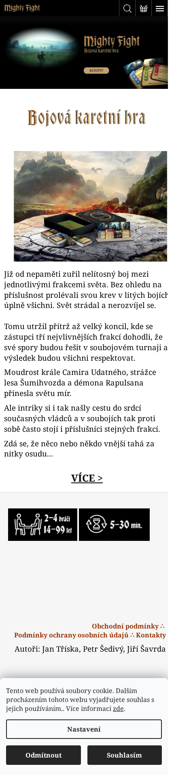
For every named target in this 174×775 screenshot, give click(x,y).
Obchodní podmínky (125, 626)
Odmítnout (43, 755)
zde (118, 708)
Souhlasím (124, 755)
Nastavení (84, 729)
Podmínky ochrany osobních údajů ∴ (74, 635)
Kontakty (151, 635)
